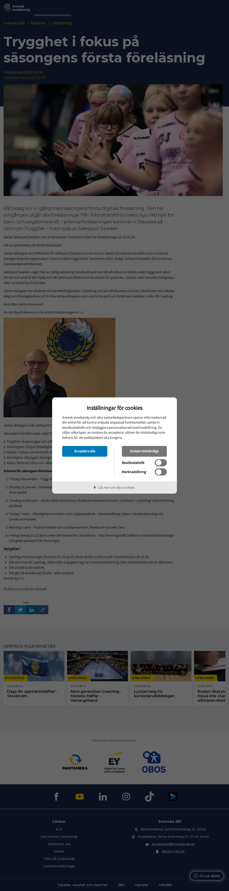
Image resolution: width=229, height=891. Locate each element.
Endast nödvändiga (144, 450)
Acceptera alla (84, 450)
